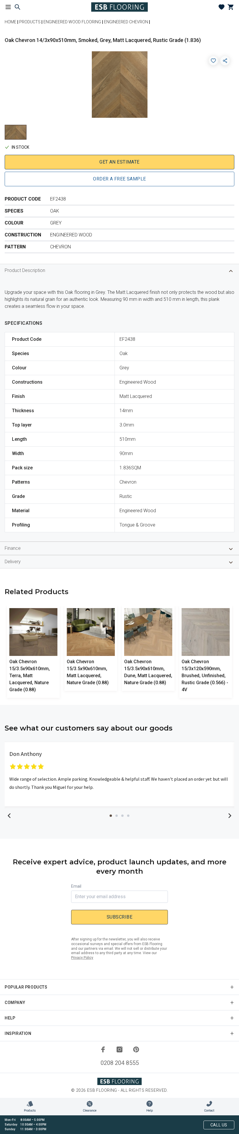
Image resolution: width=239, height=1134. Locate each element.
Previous (9, 815)
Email (76, 886)
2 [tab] (116, 815)
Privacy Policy (82, 958)
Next (229, 815)
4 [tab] (128, 815)
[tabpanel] (119, 774)
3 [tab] (122, 815)
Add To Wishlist (213, 60)
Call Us (218, 1125)
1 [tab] (111, 815)
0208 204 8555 (120, 1062)
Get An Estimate (119, 162)
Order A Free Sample (119, 179)
